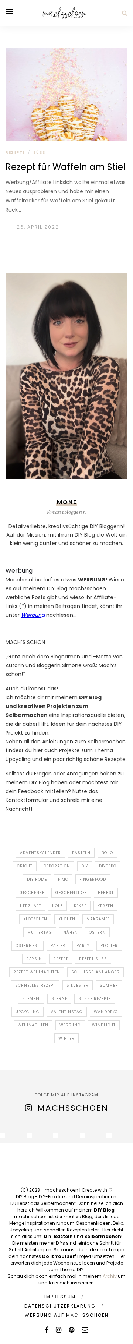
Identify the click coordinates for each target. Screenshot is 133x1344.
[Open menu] (9, 11)
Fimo (63, 879)
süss (39, 152)
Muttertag (39, 932)
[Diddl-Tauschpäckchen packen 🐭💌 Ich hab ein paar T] (55, 1135)
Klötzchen (35, 919)
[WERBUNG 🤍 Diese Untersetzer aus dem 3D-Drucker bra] (2, 1135)
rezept (60, 959)
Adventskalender (40, 853)
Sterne (59, 998)
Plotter (109, 945)
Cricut (25, 866)
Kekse (80, 906)
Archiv (110, 1276)
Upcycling (28, 1012)
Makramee (98, 919)
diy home (37, 879)
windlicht (104, 1025)
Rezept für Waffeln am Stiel (65, 167)
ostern (97, 932)
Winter (66, 1038)
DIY (84, 866)
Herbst (106, 892)
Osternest (28, 945)
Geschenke (32, 892)
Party (82, 945)
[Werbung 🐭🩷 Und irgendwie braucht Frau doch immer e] (29, 1135)
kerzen (105, 906)
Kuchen (66, 919)
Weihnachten (33, 1025)
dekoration (57, 866)
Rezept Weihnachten (36, 972)
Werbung (70, 1025)
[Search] (124, 13)
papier (58, 945)
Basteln (81, 853)
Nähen (70, 932)
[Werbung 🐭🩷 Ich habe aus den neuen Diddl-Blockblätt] (82, 1135)
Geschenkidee (71, 892)
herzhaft (30, 906)
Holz (57, 906)
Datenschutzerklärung (60, 1306)
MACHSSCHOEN (72, 1108)
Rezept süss (93, 959)
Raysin (34, 959)
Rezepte (15, 152)
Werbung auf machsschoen (67, 1315)
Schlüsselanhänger (95, 972)
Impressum (60, 1297)
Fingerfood (92, 879)
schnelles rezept (35, 985)
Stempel (31, 998)
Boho (107, 853)
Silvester (77, 985)
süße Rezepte (94, 998)
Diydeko (107, 866)
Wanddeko (106, 1012)
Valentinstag (67, 1012)
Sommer (109, 985)
